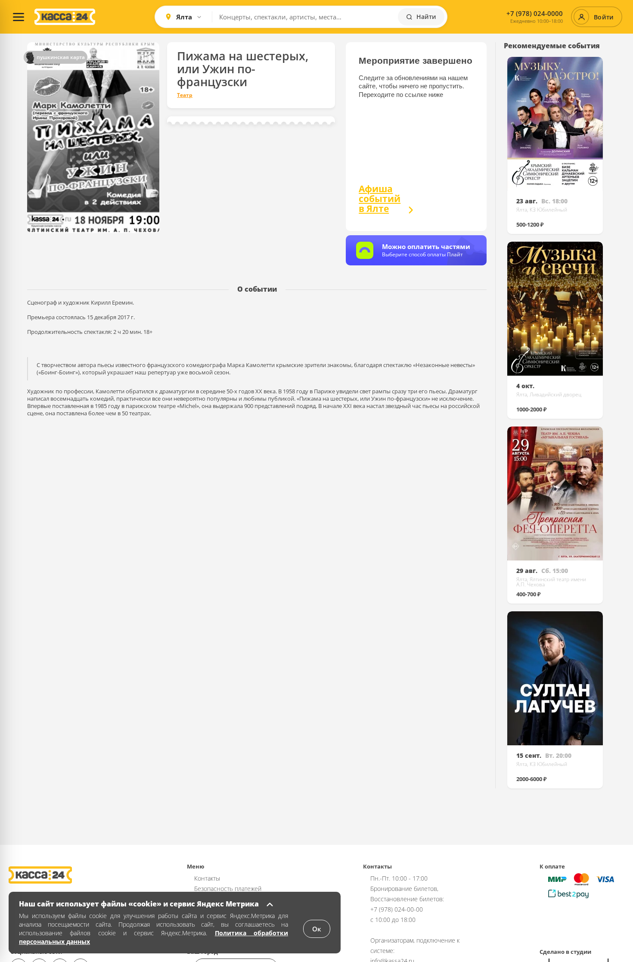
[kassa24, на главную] (64, 17)
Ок (316, 929)
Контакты (207, 878)
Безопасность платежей (227, 888)
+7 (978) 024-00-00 (396, 909)
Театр (184, 95)
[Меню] (18, 17)
